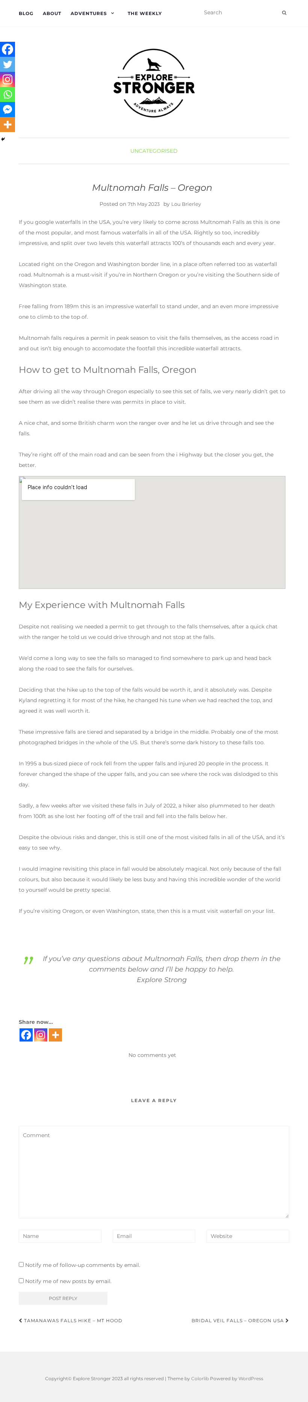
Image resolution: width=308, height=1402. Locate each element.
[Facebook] (26, 1035)
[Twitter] (7, 64)
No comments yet (152, 1055)
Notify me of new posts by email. (68, 1281)
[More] (55, 1035)
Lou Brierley (186, 204)
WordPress (251, 1378)
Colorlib (200, 1378)
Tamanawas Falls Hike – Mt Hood (72, 1320)
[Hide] (3, 139)
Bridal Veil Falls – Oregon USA (238, 1320)
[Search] (284, 12)
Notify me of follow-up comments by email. (82, 1265)
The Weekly (145, 13)
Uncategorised (154, 150)
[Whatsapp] (7, 94)
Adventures (89, 13)
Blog (26, 13)
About (52, 13)
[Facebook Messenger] (7, 109)
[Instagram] (40, 1035)
